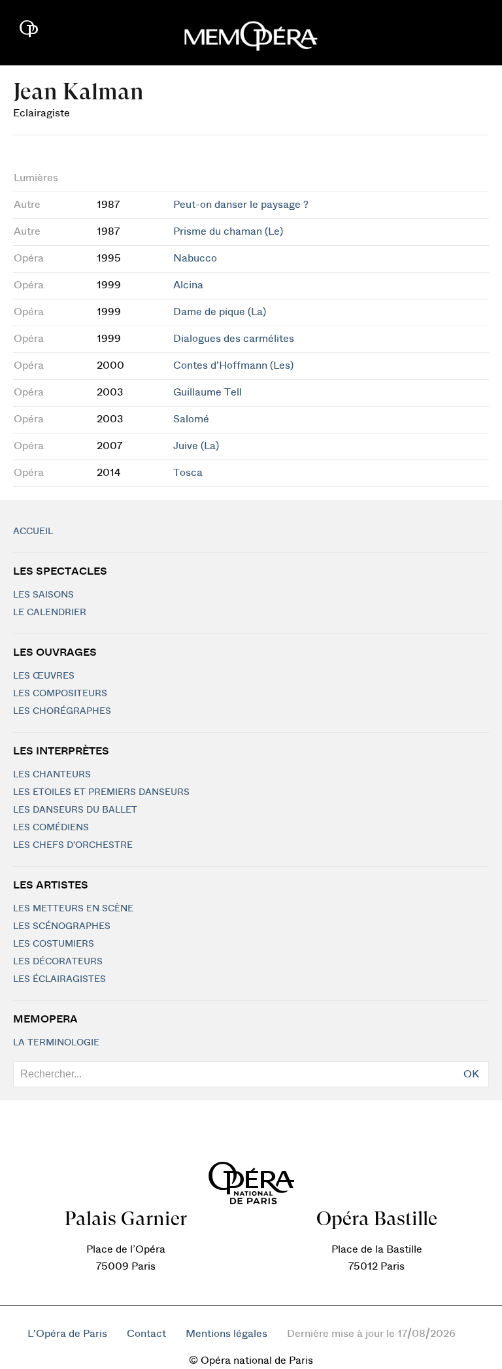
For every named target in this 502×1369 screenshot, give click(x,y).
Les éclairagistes (59, 979)
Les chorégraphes (62, 711)
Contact (146, 1333)
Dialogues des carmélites (233, 338)
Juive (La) (196, 446)
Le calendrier (49, 612)
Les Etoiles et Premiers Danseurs (101, 792)
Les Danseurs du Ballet (75, 810)
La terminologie (56, 1042)
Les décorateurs (58, 961)
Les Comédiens (51, 827)
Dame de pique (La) (219, 312)
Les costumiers (53, 944)
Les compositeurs (60, 693)
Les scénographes (61, 926)
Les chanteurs (52, 774)
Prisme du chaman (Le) (228, 231)
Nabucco (195, 258)
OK (471, 1074)
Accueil (33, 531)
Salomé (191, 419)
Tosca (188, 472)
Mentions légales (226, 1333)
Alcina (188, 285)
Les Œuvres (44, 676)
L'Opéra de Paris (67, 1333)
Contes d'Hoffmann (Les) (233, 365)
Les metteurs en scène (73, 908)
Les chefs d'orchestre (73, 845)
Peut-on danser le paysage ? (241, 204)
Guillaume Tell (207, 392)
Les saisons (43, 595)
